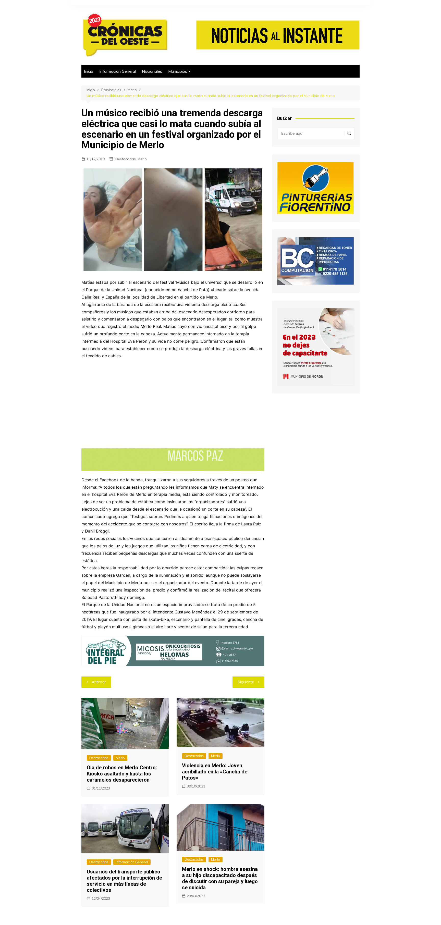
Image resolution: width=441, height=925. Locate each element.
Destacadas (125, 159)
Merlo (142, 159)
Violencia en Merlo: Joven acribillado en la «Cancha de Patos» (214, 771)
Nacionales (152, 71)
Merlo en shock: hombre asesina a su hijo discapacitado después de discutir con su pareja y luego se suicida (220, 878)
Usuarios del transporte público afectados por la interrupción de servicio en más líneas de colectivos (124, 881)
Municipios (177, 71)
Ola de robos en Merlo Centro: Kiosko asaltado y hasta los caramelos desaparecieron (122, 773)
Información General (117, 71)
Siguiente (246, 682)
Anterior (99, 682)
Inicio (88, 71)
